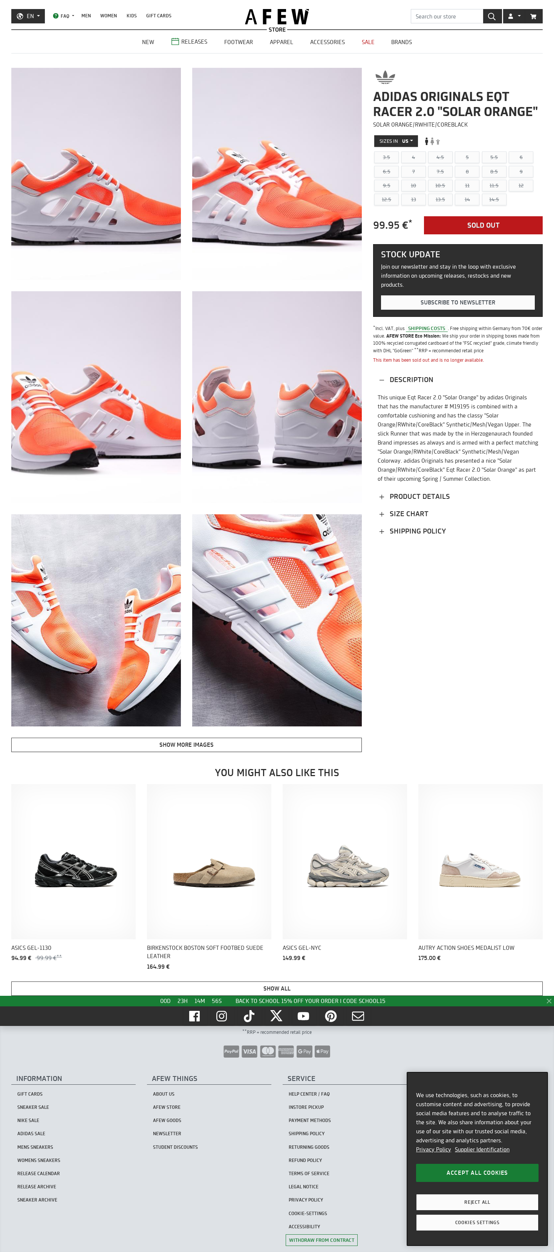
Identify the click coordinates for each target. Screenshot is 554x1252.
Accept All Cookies (477, 1172)
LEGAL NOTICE (303, 1186)
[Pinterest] (331, 1016)
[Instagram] (222, 1016)
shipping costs (426, 328)
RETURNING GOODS (309, 1147)
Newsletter (167, 1133)
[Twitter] (277, 1016)
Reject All (477, 1202)
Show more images (186, 744)
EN (30, 16)
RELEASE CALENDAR (38, 1173)
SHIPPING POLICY (306, 1133)
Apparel (281, 42)
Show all (277, 988)
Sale (368, 42)
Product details (419, 496)
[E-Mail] (358, 1016)
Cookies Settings (477, 1222)
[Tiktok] (250, 1016)
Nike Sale (28, 1120)
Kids (132, 15)
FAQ (65, 16)
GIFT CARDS (158, 15)
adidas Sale (31, 1133)
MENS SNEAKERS (35, 1147)
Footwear (238, 42)
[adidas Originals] (385, 77)
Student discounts (175, 1147)
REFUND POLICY (305, 1160)
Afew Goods (167, 1120)
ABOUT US (163, 1094)
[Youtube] (304, 1016)
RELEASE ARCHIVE (36, 1186)
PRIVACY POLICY (306, 1200)
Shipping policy (417, 531)
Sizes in (394, 141)
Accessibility (304, 1226)
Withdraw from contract (321, 1240)
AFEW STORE (277, 16)
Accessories (327, 42)
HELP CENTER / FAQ (309, 1094)
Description (410, 379)
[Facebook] (195, 1016)
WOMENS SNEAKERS (38, 1160)
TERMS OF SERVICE (309, 1173)
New (148, 42)
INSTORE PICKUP (306, 1107)
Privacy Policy (433, 1149)
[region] (477, 1159)
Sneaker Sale (33, 1107)
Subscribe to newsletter (458, 302)
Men (86, 15)
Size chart (408, 513)
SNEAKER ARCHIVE (37, 1200)
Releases (194, 41)
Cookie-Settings (308, 1213)
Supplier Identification (482, 1149)
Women (108, 15)
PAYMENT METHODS (310, 1120)
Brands (401, 42)
